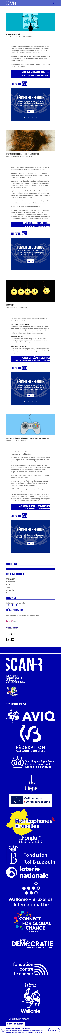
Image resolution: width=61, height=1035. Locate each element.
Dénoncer (12, 37)
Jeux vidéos (15, 441)
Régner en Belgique (30, 97)
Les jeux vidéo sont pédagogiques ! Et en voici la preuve (27, 438)
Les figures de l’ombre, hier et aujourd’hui (22, 154)
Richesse (20, 37)
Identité (21, 156)
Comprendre (12, 307)
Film (18, 156)
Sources (8, 584)
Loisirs (19, 441)
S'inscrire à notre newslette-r (15, 1024)
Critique (11, 156)
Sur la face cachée (13, 34)
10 (36, 117)
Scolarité (19, 307)
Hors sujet (10, 305)
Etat (17, 156)
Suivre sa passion (10, 590)
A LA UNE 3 (24, 37)
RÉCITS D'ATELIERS (29, 37)
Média (15, 37)
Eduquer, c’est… (9, 593)
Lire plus (30, 111)
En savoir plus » (38, 1032)
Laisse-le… (8, 587)
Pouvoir (17, 37)
